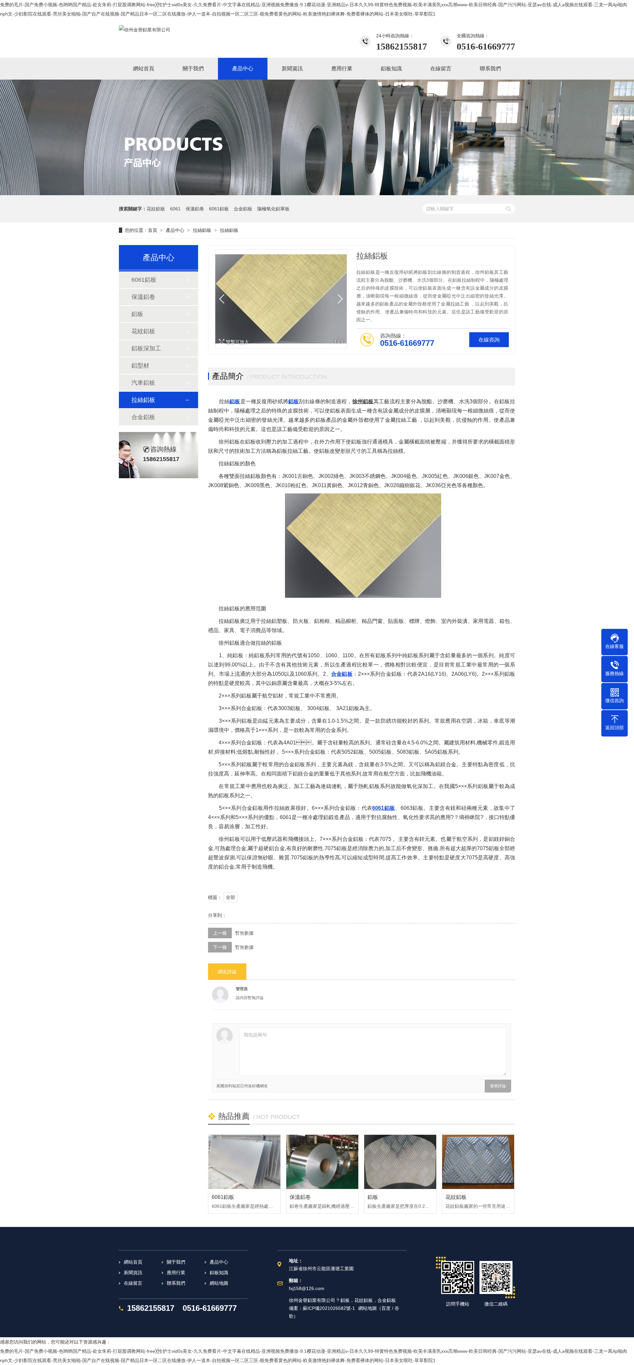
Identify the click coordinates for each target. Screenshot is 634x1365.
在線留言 (133, 1283)
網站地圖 (219, 1283)
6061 (175, 208)
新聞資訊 (133, 1272)
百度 (386, 1308)
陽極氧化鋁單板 (273, 208)
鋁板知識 (219, 1272)
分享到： (217, 915)
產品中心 (175, 230)
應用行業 (176, 1272)
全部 (230, 897)
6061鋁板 (219, 208)
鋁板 (137, 314)
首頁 (152, 230)
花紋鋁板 (156, 208)
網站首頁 (133, 1262)
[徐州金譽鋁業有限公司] (144, 29)
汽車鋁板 (143, 382)
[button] (338, 299)
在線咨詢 (489, 339)
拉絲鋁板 (202, 230)
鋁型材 (140, 365)
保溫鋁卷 (195, 208)
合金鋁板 (243, 208)
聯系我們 (176, 1283)
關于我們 (176, 1262)
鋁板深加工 (146, 348)
